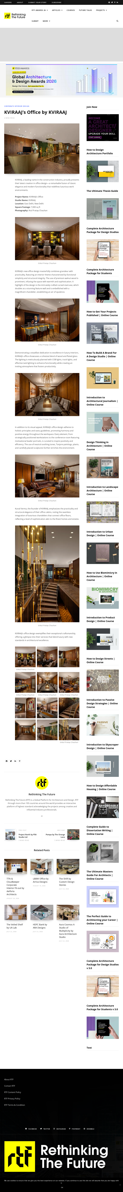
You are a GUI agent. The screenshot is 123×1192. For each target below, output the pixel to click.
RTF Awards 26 (39, 10)
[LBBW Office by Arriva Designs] (42, 866)
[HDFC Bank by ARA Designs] (42, 912)
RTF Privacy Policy (12, 1098)
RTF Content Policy (12, 1092)
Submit (35, 21)
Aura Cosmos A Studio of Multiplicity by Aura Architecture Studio (68, 930)
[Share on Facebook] (7, 761)
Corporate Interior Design (16, 106)
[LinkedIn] (15, 761)
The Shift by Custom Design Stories (66, 881)
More (45, 21)
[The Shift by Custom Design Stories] (68, 866)
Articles (56, 10)
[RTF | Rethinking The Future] (16, 16)
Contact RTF (9, 1086)
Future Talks (85, 10)
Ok (62, 1187)
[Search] (117, 21)
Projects (100, 10)
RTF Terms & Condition (14, 1105)
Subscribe (56, 2)
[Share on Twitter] (11, 761)
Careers (8, 2)
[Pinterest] (20, 761)
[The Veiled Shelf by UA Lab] (15, 912)
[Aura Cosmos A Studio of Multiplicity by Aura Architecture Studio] (68, 912)
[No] (120, 1185)
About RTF (8, 1079)
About (20, 2)
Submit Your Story (37, 2)
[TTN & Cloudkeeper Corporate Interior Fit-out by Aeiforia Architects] (15, 866)
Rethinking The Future (42, 794)
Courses (71, 10)
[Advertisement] (61, 44)
